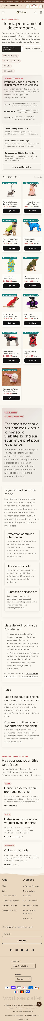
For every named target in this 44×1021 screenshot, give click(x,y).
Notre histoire (29, 891)
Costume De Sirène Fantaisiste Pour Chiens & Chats (10, 390)
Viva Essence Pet (16, 1005)
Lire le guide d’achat (22, 167)
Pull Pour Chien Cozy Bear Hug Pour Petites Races (32, 203)
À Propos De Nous (31, 886)
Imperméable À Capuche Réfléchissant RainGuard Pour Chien (30, 353)
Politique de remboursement (26, 1008)
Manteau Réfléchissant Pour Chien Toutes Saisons (32, 278)
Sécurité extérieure (29, 676)
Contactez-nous (9, 896)
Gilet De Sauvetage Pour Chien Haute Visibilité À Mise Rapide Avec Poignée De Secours (11, 240)
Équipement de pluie (12, 61)
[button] (3, 12)
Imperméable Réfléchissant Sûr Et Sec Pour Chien (10, 353)
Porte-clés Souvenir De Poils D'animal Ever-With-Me (10, 203)
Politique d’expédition (33, 1015)
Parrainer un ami (9, 905)
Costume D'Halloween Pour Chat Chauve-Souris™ (31, 315)
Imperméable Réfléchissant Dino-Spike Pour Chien (31, 240)
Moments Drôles (30, 905)
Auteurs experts (30, 901)
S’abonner (22, 940)
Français (20, 979)
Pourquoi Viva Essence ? (29, 911)
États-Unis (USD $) (20, 966)
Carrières (27, 918)
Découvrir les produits (9, 49)
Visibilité (7, 66)
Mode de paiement (10, 901)
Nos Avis (27, 896)
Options (11, 211)
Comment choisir (32, 49)
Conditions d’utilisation (14, 1015)
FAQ (4, 886)
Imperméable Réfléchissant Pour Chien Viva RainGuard (10, 315)
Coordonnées (23, 1019)
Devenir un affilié (9, 910)
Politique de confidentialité (23, 1012)
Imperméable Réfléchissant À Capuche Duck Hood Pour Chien (11, 278)
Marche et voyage (10, 56)
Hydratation (8, 71)
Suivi (4, 891)
